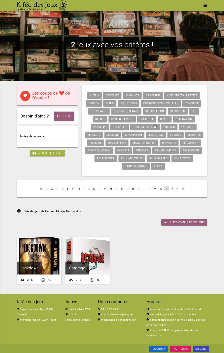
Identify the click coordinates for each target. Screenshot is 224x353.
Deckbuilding (154, 111)
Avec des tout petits (182, 95)
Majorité (194, 134)
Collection (128, 103)
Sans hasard (158, 158)
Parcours (169, 142)
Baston (94, 103)
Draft (164, 119)
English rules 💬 (145, 127)
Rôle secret (105, 158)
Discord (201, 348)
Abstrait (112, 95)
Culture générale (126, 111)
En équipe (100, 127)
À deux (94, 95)
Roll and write (132, 158)
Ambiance (132, 95)
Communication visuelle (160, 103)
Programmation (99, 150)
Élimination (184, 119)
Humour (112, 134)
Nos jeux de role (47, 153)
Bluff (110, 103)
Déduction (177, 111)
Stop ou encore (136, 166)
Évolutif (187, 127)
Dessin (99, 119)
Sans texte (182, 158)
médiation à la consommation (118, 319)
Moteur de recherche (32, 136)
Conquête (192, 103)
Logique (175, 134)
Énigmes (169, 127)
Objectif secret (144, 142)
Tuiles (158, 166)
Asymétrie (153, 95)
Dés (194, 111)
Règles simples (165, 150)
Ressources (191, 150)
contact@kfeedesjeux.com (117, 314)
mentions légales (30, 319)
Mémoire (96, 142)
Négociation (117, 142)
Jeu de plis (155, 134)
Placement (190, 142)
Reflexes (142, 150)
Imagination (133, 134)
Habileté (94, 134)
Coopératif (99, 111)
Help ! (64, 116)
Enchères (119, 127)
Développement (122, 119)
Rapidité (123, 150)
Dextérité (147, 119)
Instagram (180, 348)
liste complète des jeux (184, 222)
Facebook (158, 348)
